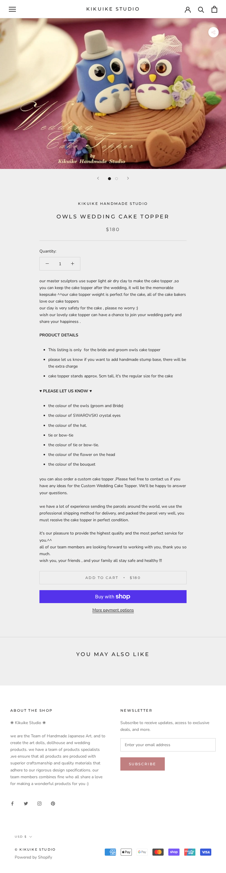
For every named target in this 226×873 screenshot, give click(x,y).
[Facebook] (12, 803)
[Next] (128, 178)
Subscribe (142, 764)
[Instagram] (39, 803)
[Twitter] (26, 803)
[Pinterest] (53, 803)
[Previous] (98, 178)
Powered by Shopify (33, 857)
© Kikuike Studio (35, 849)
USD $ (21, 837)
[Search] (201, 9)
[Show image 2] (116, 178)
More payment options (113, 610)
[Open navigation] (12, 9)
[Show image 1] (109, 178)
